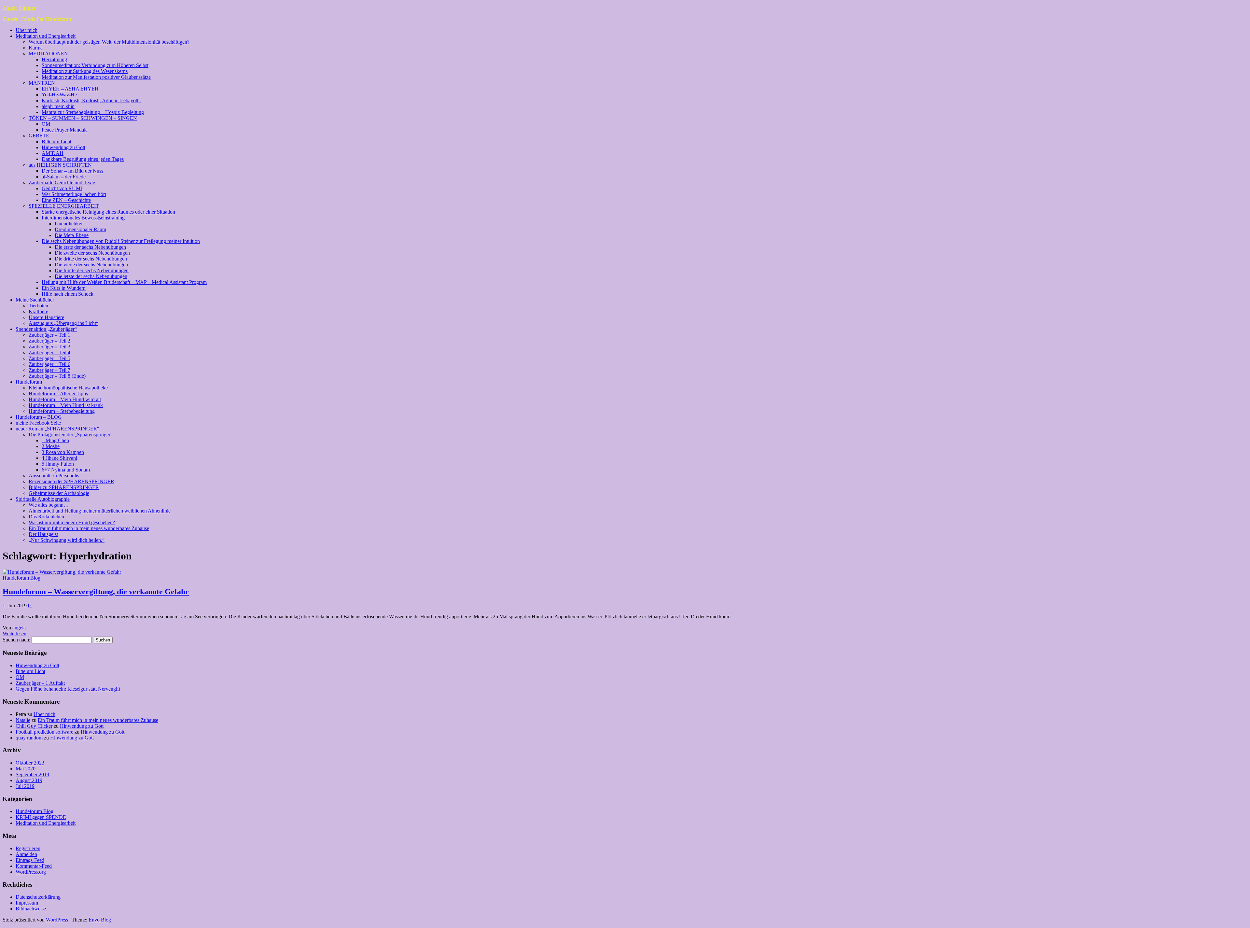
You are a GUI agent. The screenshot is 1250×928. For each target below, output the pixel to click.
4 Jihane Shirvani (59, 458)
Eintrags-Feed (30, 860)
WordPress (57, 919)
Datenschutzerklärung (38, 897)
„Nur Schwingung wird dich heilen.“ (66, 540)
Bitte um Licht (56, 141)
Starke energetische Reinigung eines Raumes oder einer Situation (108, 212)
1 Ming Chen (55, 440)
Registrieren (28, 848)
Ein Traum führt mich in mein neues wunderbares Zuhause (89, 528)
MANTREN (42, 83)
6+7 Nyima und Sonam (66, 469)
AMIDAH (52, 153)
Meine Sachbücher (35, 299)
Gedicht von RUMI (62, 188)
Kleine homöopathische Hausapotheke (68, 387)
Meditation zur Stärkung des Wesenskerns (85, 71)
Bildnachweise (31, 908)
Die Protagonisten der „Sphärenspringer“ (71, 434)
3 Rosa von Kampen (63, 452)
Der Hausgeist (43, 534)
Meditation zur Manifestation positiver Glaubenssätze (96, 77)
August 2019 (29, 780)
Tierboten (38, 305)
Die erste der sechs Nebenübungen (90, 247)
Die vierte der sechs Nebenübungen (91, 264)
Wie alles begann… (49, 505)
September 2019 (32, 774)
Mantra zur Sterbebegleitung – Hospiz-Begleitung (93, 112)
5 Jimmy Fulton (58, 464)
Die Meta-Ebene (72, 235)
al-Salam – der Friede (64, 176)
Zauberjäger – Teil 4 (49, 352)
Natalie (23, 720)
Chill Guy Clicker (34, 726)
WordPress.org (31, 872)
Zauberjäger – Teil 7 (49, 370)
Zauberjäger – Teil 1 (49, 335)
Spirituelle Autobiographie (43, 499)
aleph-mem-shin (58, 106)
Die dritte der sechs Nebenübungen (91, 258)
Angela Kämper (19, 8)
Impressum (27, 903)
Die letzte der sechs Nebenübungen (91, 276)
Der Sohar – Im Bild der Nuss (72, 171)
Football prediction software (44, 732)
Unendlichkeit (69, 223)
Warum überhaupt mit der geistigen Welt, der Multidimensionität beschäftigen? (109, 42)
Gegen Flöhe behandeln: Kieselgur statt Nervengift (68, 689)
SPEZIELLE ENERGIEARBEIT (64, 206)
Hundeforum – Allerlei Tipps (58, 393)
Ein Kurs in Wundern (64, 288)
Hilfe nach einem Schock (67, 294)
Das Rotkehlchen (46, 516)
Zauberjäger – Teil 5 (49, 358)
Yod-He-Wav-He (59, 94)
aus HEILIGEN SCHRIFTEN (60, 165)
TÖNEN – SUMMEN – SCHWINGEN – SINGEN (83, 118)
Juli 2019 (25, 786)
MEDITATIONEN (48, 53)
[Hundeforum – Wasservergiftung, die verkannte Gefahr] (62, 572)
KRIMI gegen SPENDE (41, 817)
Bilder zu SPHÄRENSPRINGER (64, 487)
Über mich (26, 30)
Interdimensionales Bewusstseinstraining (83, 217)
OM (46, 124)
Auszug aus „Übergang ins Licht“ (63, 323)
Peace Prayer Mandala (65, 130)
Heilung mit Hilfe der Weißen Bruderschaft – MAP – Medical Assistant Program (124, 282)
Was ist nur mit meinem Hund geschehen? (72, 522)
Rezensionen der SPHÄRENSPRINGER (71, 481)
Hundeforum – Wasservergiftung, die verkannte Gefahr (96, 591)
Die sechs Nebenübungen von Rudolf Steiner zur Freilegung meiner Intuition (121, 241)
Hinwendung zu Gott (63, 147)
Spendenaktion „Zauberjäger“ (46, 329)
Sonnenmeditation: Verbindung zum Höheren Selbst (95, 65)
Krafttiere (38, 311)
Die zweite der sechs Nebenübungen (92, 253)
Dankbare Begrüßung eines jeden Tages (83, 159)
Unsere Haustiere (46, 317)
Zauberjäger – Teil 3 (49, 346)
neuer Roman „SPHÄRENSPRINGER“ (57, 428)
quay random (29, 737)
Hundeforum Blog (21, 578)
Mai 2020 (25, 768)
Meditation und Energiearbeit (46, 36)
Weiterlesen (14, 633)
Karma (36, 47)
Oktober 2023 (30, 763)
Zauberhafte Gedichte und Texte (62, 182)
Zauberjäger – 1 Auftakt (40, 683)
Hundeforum (29, 382)
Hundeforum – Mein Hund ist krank (66, 405)
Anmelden (26, 854)
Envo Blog (100, 919)
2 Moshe (51, 446)
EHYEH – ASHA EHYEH (70, 88)
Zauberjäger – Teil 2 (49, 341)
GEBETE (39, 135)
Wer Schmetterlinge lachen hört (74, 194)
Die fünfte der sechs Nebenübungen (92, 270)
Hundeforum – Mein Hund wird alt (65, 399)
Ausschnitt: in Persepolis (54, 475)
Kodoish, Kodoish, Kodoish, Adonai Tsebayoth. (91, 100)
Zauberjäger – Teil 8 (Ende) (57, 376)
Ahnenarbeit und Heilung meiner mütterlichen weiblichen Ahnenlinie (100, 510)
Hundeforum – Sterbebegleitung (62, 411)
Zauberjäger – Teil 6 (49, 364)
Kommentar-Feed (34, 866)
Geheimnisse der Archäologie (59, 493)
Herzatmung (54, 59)
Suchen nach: (16, 639)
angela (19, 627)
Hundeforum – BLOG (39, 417)
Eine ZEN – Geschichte (66, 200)
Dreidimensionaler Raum (80, 229)
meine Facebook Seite (38, 423)
